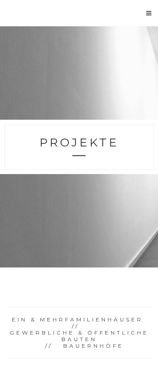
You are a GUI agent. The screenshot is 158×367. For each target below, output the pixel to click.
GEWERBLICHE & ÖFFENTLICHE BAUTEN (79, 335)
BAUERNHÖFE (93, 345)
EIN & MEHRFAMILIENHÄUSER (77, 319)
